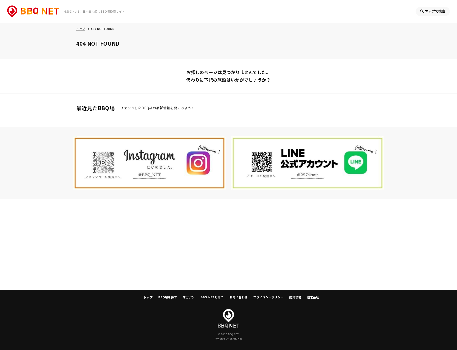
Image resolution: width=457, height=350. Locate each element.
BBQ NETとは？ (212, 297)
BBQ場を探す (167, 297)
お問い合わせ (238, 297)
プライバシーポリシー (268, 297)
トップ (148, 297)
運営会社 (313, 297)
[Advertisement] (228, 244)
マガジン (189, 297)
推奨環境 (295, 297)
